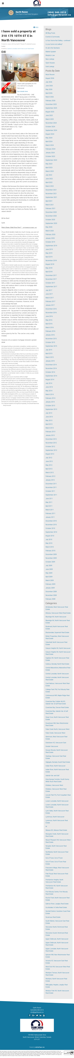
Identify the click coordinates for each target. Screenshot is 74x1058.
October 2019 (50, 242)
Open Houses (50, 63)
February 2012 (50, 476)
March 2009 (50, 580)
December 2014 (51, 365)
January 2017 (50, 305)
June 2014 (49, 387)
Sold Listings (50, 66)
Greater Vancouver (52, 746)
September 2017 (51, 286)
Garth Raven (22, 12)
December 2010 (51, 521)
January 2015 (50, 361)
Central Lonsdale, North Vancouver (57, 674)
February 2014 (50, 398)
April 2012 (49, 469)
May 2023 (49, 164)
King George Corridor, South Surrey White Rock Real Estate (57, 780)
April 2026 (49, 93)
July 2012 (49, 458)
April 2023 (49, 167)
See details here (22, 91)
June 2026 (49, 86)
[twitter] (37, 1015)
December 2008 (51, 591)
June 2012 (49, 461)
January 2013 (50, 435)
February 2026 (50, 100)
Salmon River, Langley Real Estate (57, 904)
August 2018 (50, 264)
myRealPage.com (40, 1047)
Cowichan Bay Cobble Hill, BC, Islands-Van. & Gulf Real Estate (56, 702)
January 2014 (50, 402)
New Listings (50, 59)
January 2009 (50, 588)
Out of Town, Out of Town (54, 858)
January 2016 (50, 335)
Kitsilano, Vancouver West (54, 785)
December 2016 (51, 309)
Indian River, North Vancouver (55, 766)
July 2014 (49, 383)
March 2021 (50, 205)
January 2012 (50, 480)
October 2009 (50, 562)
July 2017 (49, 290)
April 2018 (49, 272)
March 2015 (50, 357)
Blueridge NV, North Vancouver (56, 617)
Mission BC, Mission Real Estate (56, 830)
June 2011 (49, 498)
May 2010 (49, 543)
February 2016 (50, 331)
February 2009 (50, 584)
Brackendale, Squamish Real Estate (57, 632)
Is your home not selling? (54, 44)
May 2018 (49, 268)
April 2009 (49, 577)
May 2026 (49, 89)
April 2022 (49, 182)
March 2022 (50, 186)
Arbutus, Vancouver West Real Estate (58, 613)
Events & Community (53, 37)
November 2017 (51, 279)
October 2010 (50, 528)
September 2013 (51, 409)
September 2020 (51, 223)
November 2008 (51, 595)
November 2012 (51, 443)
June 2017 (49, 294)
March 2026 (50, 97)
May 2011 (49, 502)
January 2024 (50, 153)
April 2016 (49, 324)
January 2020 (50, 238)
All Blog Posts (50, 33)
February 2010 (50, 551)
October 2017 (50, 283)
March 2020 (50, 231)
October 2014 (50, 372)
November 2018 (51, 260)
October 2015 (50, 342)
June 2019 (49, 249)
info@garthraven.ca (59, 14)
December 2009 (51, 554)
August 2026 (50, 78)
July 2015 (49, 350)
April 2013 (49, 424)
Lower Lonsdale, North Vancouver (57, 801)
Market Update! (51, 52)
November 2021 (51, 193)
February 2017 (50, 301)
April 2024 (49, 141)
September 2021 (51, 197)
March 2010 (50, 547)
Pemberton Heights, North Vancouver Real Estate (54, 881)
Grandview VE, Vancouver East (56, 743)
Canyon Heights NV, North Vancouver (58, 648)
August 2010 (50, 536)
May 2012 (49, 465)
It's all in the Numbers (53, 48)
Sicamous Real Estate (53, 917)
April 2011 (49, 506)
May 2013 (49, 420)
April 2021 (49, 201)
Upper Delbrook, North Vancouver (57, 939)
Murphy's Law (50, 55)
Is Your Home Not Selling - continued (58, 40)
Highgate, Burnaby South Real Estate (58, 762)
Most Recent (50, 74)
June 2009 (49, 569)
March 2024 (50, 145)
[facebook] (30, 1015)
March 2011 (50, 510)
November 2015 (51, 339)
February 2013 (50, 432)
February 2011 (50, 513)
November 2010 (51, 525)
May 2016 (49, 320)
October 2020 (50, 220)
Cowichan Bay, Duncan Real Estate (57, 707)
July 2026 (49, 82)
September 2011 (51, 495)
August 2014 (50, 379)
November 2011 (51, 487)
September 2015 (51, 346)
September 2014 (51, 376)
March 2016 (50, 327)
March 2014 (50, 394)
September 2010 (51, 532)
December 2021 (51, 190)
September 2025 (51, 108)
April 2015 (49, 353)
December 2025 (51, 104)
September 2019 (51, 246)
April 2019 (49, 257)
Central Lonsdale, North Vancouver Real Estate (20, 49)
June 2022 (49, 179)
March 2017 (50, 298)
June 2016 (49, 316)
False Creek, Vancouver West (55, 733)
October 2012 (50, 446)
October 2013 (50, 405)
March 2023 (50, 171)
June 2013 (49, 417)
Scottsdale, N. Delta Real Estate (56, 907)
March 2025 (50, 119)
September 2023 (51, 160)
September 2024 (51, 130)
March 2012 (50, 472)
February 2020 (50, 234)
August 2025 (50, 112)
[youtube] (44, 1015)
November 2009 (51, 558)
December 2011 (51, 484)
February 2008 (50, 599)
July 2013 (49, 413)
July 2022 (49, 175)
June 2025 (49, 115)
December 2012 (51, 439)
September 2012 (51, 450)
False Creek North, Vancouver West (57, 729)
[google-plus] (34, 1015)
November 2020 (51, 216)
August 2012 (50, 454)
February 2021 (50, 208)
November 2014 (51, 368)
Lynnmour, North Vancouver (55, 817)
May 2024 (49, 138)
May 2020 (49, 227)
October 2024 (50, 127)
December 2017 (51, 275)
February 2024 (50, 149)
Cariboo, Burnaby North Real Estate (57, 664)
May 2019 (49, 253)
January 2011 (50, 517)
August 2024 (50, 134)
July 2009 (49, 565)
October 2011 (50, 491)
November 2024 (51, 123)
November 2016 (51, 312)
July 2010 (49, 539)
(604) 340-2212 (57, 12)
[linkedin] (40, 1015)
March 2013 (50, 428)
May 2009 (49, 573)
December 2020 (51, 212)
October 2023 (50, 156)
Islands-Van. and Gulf (52, 775)
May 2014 (49, 391)
